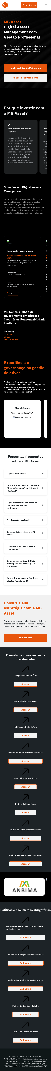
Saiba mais (13, 294)
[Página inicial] (5, 5)
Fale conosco (25, 637)
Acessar (25, 684)
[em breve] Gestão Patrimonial (25, 68)
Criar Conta (29, 5)
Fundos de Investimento (25, 77)
